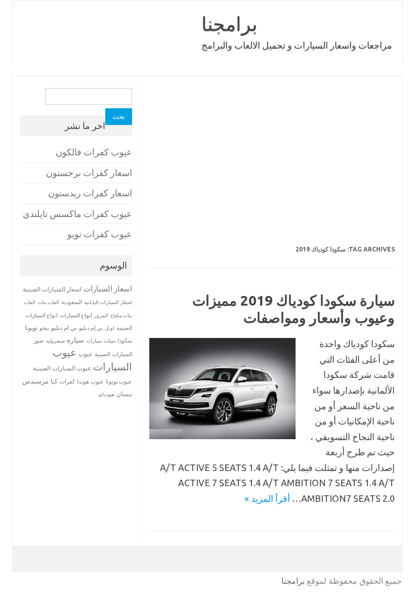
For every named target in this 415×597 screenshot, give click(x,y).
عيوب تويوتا (119, 381)
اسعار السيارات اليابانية (108, 302)
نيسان (124, 394)
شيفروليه (55, 341)
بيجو (44, 328)
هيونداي (106, 394)
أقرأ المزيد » (267, 498)
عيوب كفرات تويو (99, 234)
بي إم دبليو (91, 328)
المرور (101, 315)
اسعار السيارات (108, 288)
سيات (109, 340)
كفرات (67, 381)
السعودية (71, 302)
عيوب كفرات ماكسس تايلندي (77, 214)
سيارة (75, 340)
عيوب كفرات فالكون (94, 152)
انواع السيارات (76, 315)
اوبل (109, 328)
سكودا (124, 340)
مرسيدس (35, 381)
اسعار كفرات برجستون (89, 173)
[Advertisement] (271, 167)
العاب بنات (48, 302)
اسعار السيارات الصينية (52, 289)
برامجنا (229, 23)
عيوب (85, 354)
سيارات (94, 341)
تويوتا (31, 327)
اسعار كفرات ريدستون (90, 193)
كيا (54, 381)
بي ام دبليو (64, 327)
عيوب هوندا (90, 381)
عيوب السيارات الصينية (62, 368)
